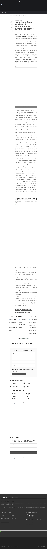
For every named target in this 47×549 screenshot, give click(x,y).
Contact (12, 515)
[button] (19, 338)
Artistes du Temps (29, 522)
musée (22, 312)
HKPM (29, 309)
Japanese (14, 396)
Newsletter (13, 518)
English (28, 393)
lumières (17, 312)
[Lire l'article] (13, 322)
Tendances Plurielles (5, 521)
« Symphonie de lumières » (25, 59)
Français (14, 393)
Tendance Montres (5, 518)
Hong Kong (23, 36)
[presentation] (11, 327)
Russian (14, 398)
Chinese (28, 396)
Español (28, 395)
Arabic (27, 398)
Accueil (2, 515)
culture (24, 309)
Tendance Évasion (18, 20)
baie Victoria (18, 309)
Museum (27, 312)
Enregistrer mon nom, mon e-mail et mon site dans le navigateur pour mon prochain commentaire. (23, 370)
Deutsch (14, 395)
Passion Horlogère (29, 524)
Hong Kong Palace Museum (27, 310)
